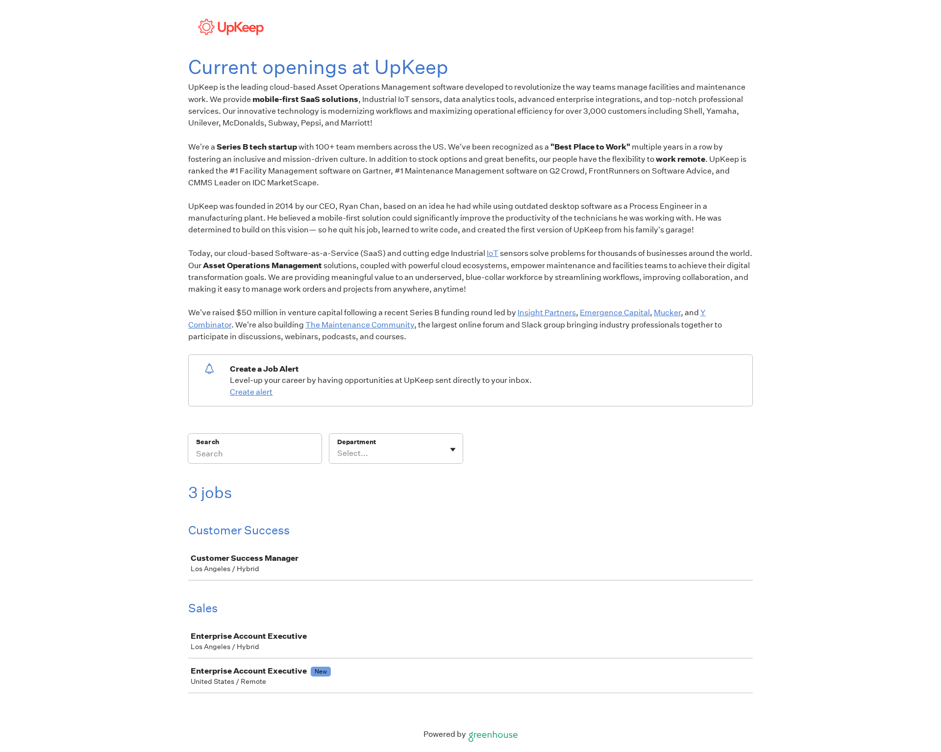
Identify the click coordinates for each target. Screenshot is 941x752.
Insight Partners (547, 312)
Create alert (251, 392)
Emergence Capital (615, 312)
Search (207, 442)
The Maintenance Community (359, 324)
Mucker (667, 312)
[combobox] (338, 453)
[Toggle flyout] (453, 449)
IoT (492, 253)
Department (356, 442)
